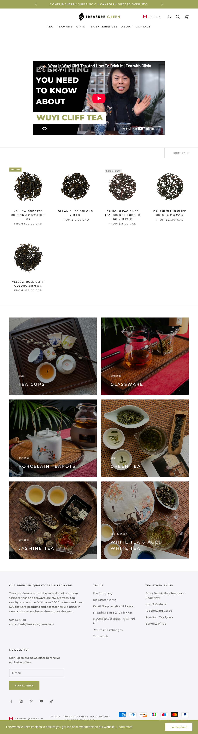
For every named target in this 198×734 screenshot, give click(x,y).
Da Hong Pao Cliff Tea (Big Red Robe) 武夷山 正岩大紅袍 (122, 215)
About (126, 26)
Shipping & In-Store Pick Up (112, 612)
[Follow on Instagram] (21, 701)
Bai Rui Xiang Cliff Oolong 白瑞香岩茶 (169, 213)
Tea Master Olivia (104, 600)
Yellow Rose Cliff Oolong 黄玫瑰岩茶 (28, 283)
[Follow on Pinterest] (31, 701)
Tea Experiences (103, 26)
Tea (50, 26)
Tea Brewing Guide (158, 610)
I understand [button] (179, 727)
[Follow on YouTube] (41, 701)
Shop (24, 38)
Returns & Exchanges (108, 630)
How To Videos (155, 604)
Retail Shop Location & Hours (113, 606)
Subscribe (24, 685)
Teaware (65, 26)
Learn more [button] (124, 727)
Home (13, 38)
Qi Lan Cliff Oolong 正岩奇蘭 (75, 213)
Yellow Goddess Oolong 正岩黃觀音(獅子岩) (28, 215)
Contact (143, 26)
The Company (102, 593)
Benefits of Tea (155, 623)
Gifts (80, 26)
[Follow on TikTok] (51, 701)
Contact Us (100, 636)
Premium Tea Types (159, 617)
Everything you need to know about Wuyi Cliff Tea (70, 38)
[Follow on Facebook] (11, 701)
